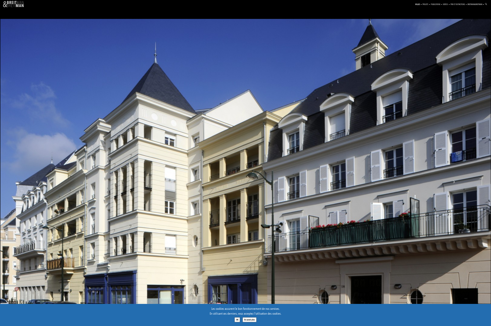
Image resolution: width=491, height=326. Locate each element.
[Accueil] (13, 4)
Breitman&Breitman (474, 4)
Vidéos (445, 4)
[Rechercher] (486, 4)
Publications (435, 4)
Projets (425, 4)
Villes (417, 4)
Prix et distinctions (457, 4)
